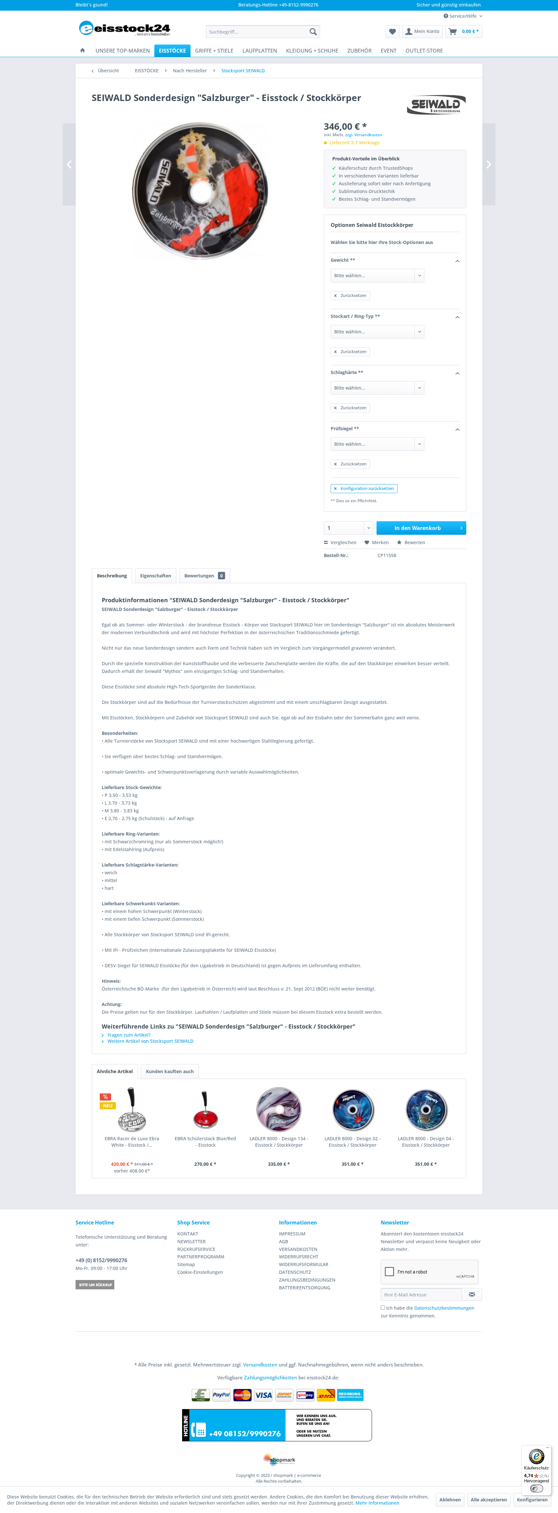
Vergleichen (342, 542)
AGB (283, 1241)
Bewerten (414, 542)
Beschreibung (112, 576)
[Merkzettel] (392, 31)
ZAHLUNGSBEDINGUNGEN (307, 1280)
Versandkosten (260, 1364)
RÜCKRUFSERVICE (196, 1249)
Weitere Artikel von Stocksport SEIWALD (149, 1041)
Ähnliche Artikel (115, 1071)
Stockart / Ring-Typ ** (355, 316)
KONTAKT (187, 1234)
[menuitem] (263, 31)
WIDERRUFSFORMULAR (303, 1264)
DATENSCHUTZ (295, 1272)
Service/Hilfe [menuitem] (463, 16)
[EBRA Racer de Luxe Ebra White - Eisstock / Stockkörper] (132, 1109)
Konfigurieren (532, 1500)
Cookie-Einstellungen (200, 1272)
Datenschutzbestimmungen (444, 1308)
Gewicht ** (343, 260)
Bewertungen (203, 576)
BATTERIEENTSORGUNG (304, 1288)
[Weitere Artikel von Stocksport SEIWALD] (436, 104)
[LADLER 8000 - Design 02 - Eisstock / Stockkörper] (353, 1109)
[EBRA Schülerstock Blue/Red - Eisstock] (206, 1109)
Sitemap (186, 1264)
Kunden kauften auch (170, 1071)
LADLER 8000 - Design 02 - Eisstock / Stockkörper (353, 1141)
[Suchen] (313, 31)
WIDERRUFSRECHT (298, 1257)
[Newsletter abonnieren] (472, 1294)
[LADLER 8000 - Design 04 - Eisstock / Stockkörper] (426, 1109)
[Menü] (548, 1449)
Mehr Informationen (377, 1503)
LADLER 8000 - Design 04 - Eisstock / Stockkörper (426, 1141)
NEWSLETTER (191, 1241)
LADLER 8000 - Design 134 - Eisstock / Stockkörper (279, 1141)
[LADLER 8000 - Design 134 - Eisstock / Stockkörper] (279, 1109)
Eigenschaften (155, 576)
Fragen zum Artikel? (128, 1035)
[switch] (536, 1488)
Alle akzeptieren (489, 1500)
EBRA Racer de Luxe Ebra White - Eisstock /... (132, 1141)
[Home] (83, 51)
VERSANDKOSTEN (298, 1249)
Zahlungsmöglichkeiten (270, 1377)
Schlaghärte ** (347, 372)
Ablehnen (450, 1500)
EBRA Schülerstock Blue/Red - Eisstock (205, 1141)
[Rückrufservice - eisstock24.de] (125, 1284)
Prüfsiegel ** (345, 428)
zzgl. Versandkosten (363, 134)
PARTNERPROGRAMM (200, 1257)
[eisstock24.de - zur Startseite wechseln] (127, 32)
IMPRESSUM (292, 1234)
